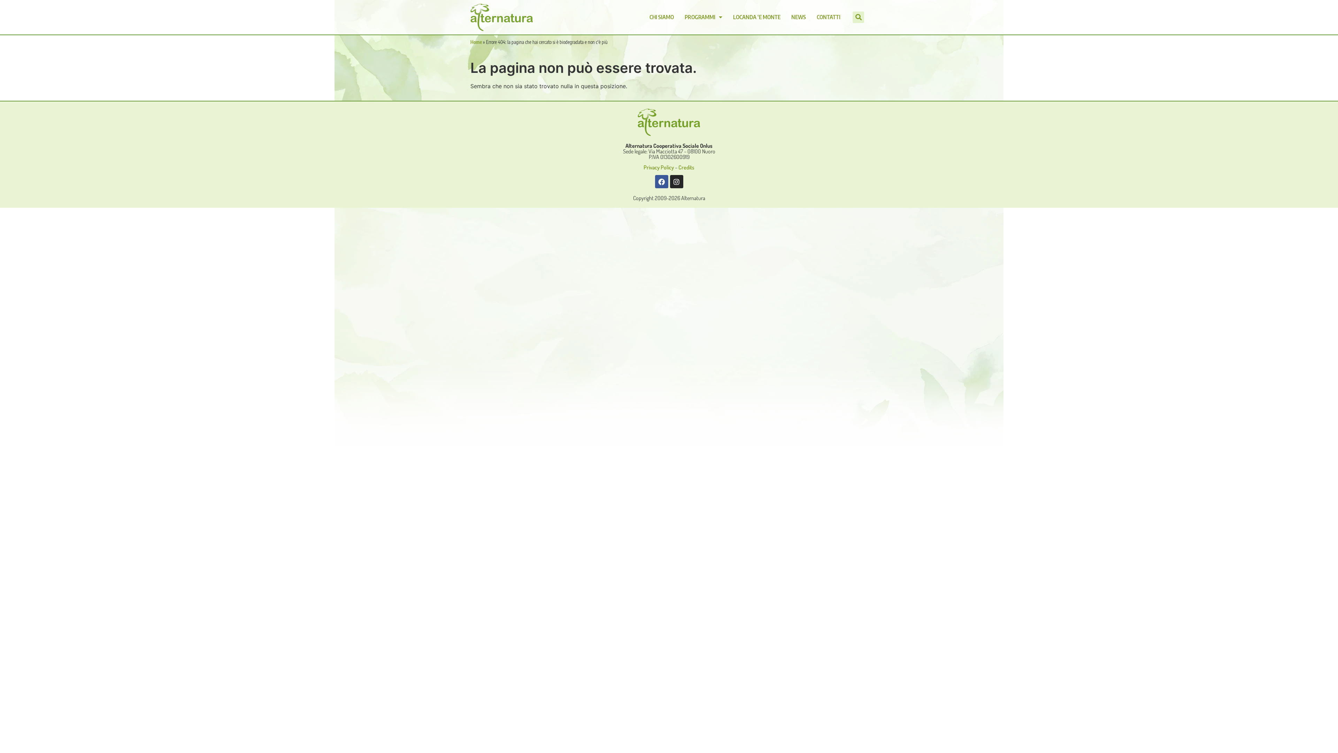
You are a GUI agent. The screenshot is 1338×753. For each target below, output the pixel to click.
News (798, 17)
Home (476, 42)
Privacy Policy (659, 167)
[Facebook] (661, 181)
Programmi (700, 17)
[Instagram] (676, 181)
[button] (858, 17)
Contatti (828, 17)
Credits (686, 167)
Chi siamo (661, 17)
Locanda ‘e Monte (756, 17)
